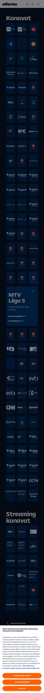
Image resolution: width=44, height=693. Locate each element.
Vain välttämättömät (22, 682)
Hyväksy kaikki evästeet (22, 675)
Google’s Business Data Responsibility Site (25, 668)
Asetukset (22, 688)
